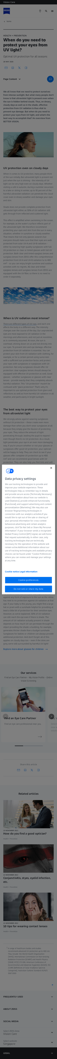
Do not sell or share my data (28, 589)
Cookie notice (12, 571)
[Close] (51, 468)
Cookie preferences (28, 580)
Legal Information (28, 571)
